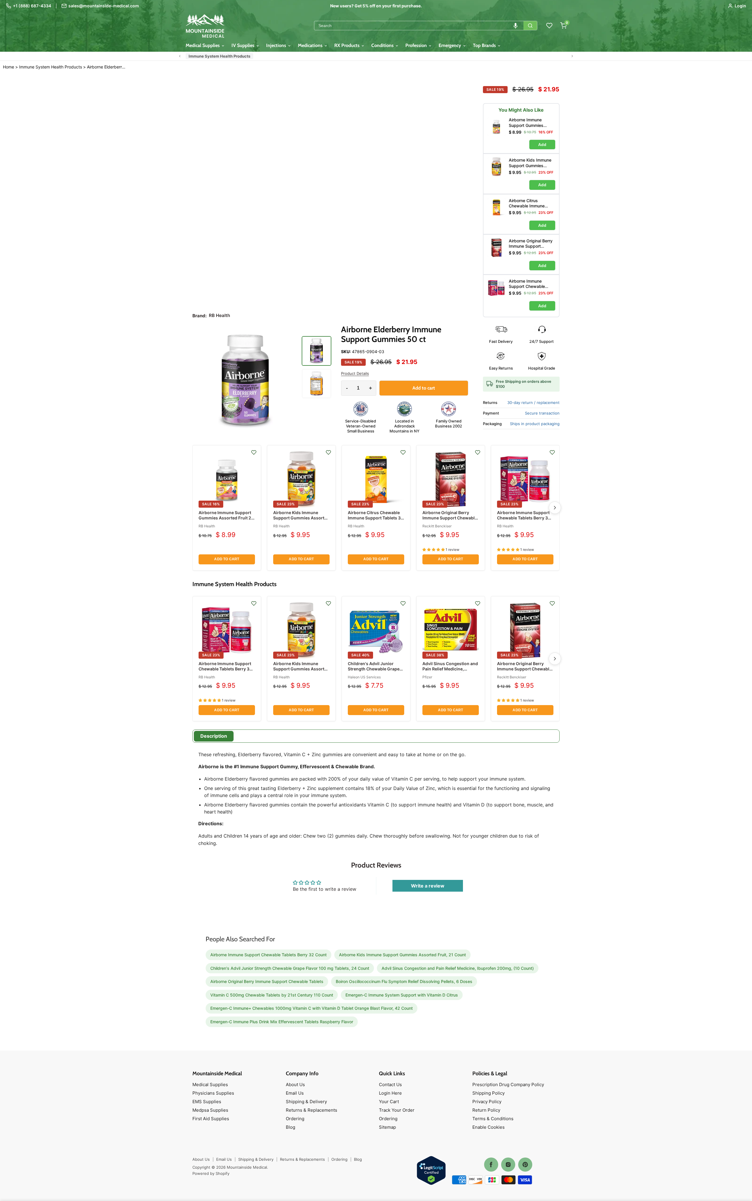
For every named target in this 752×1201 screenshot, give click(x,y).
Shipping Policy (488, 1093)
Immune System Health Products (219, 56)
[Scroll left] (179, 56)
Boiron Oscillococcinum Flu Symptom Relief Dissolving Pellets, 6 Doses (404, 981)
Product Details (355, 373)
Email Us (295, 1093)
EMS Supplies (206, 1101)
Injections (276, 45)
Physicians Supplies (213, 1093)
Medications (311, 45)
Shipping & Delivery (306, 1101)
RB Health (207, 526)
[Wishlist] (549, 26)
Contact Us (390, 1084)
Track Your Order (396, 1110)
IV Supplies (243, 45)
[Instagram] (508, 1165)
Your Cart (389, 1101)
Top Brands (485, 45)
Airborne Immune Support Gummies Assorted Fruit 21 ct (226, 518)
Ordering (295, 1118)
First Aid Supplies (210, 1118)
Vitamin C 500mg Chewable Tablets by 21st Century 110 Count (271, 994)
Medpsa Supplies (210, 1110)
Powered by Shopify (210, 1173)
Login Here (390, 1093)
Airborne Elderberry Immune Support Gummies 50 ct (107, 67)
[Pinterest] (525, 1165)
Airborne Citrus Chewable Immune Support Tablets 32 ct (375, 518)
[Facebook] (491, 1165)
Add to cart (226, 559)
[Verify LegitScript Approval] (431, 1171)
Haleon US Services (364, 677)
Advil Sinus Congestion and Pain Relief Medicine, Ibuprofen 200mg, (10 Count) (450, 671)
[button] (515, 25)
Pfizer (427, 677)
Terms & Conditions (492, 1118)
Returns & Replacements (311, 1110)
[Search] (530, 25)
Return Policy (486, 1110)
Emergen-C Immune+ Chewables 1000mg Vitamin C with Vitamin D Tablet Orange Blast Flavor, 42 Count (311, 1008)
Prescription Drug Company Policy (508, 1084)
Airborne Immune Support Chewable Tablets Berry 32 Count (523, 518)
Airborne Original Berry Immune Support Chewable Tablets (449, 518)
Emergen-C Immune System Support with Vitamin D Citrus (401, 994)
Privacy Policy (486, 1101)
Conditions (383, 45)
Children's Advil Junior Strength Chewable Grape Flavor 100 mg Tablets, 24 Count (374, 671)
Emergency (450, 45)
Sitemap (387, 1127)
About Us (295, 1084)
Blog (290, 1127)
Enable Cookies (488, 1127)
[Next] (555, 507)
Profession (416, 45)
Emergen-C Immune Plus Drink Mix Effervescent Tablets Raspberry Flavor (281, 1021)
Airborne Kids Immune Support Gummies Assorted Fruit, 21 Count (301, 518)
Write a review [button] (427, 886)
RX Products (347, 45)
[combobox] (418, 25)
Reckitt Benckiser (436, 526)
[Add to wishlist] (254, 452)
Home (8, 66)
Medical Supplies (203, 45)
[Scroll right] (572, 56)
